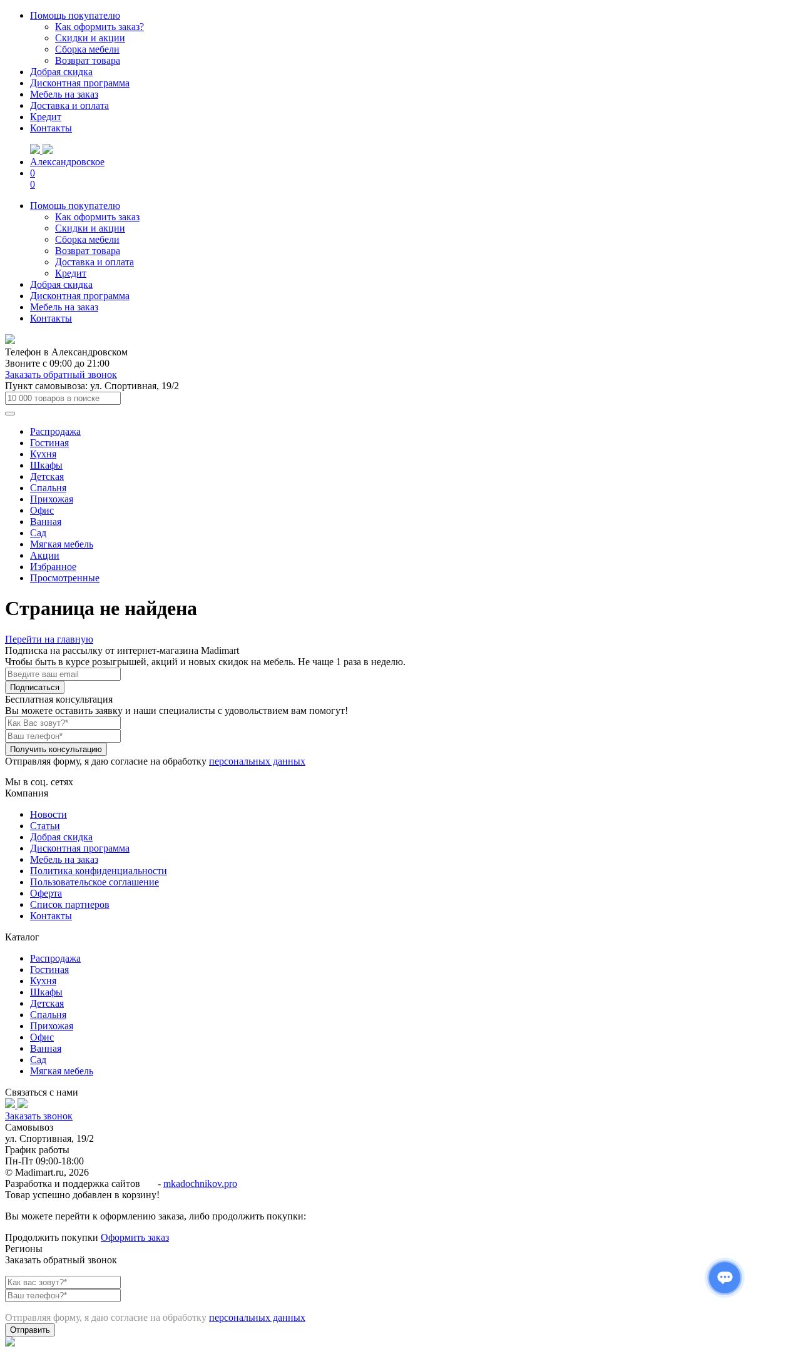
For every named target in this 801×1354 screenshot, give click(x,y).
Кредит (45, 116)
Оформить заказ (135, 1237)
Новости (48, 814)
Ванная (45, 521)
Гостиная (49, 442)
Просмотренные (64, 578)
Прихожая (51, 499)
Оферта (46, 893)
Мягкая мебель (61, 544)
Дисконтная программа (80, 83)
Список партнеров (70, 904)
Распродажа (55, 431)
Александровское (67, 161)
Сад (38, 532)
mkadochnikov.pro (200, 1183)
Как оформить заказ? (99, 26)
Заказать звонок (39, 1116)
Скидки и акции (90, 38)
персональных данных (257, 761)
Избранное (53, 566)
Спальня (48, 487)
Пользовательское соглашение (94, 882)
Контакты (51, 128)
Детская (47, 476)
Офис (42, 510)
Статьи (45, 825)
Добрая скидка (61, 71)
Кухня (43, 454)
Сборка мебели (87, 49)
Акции (44, 555)
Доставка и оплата (69, 105)
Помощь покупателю (75, 15)
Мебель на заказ (64, 94)
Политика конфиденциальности (98, 870)
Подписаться (34, 687)
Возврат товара (87, 60)
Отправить (30, 1330)
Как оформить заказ (97, 216)
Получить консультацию (56, 749)
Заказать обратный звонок (61, 374)
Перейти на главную (49, 639)
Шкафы (46, 465)
